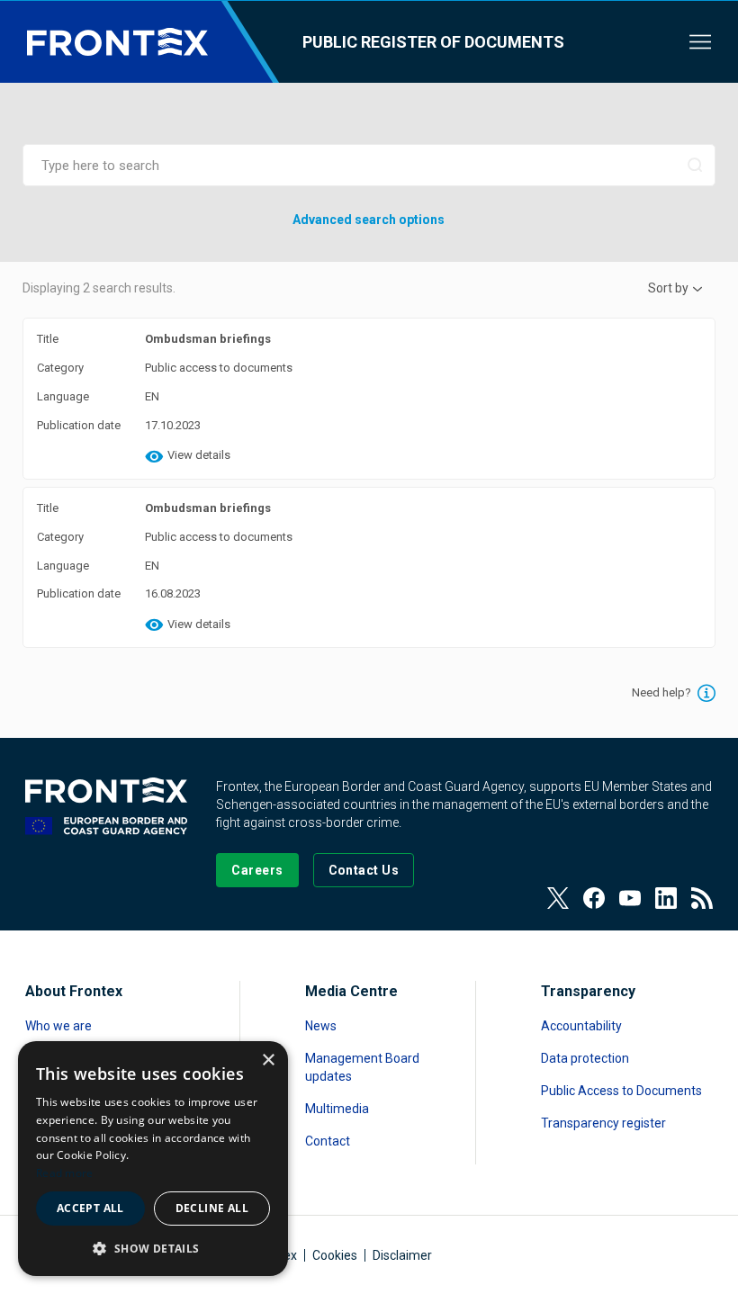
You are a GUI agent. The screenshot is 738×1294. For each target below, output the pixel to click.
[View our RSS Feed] (702, 898)
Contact (327, 1141)
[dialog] (153, 1158)
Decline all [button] (212, 1208)
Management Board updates (362, 1067)
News (321, 1026)
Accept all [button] (90, 1208)
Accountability (581, 1026)
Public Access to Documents (621, 1090)
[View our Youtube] (630, 898)
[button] (153, 1247)
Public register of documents (433, 41)
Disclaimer (402, 1255)
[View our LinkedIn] (666, 898)
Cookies (334, 1255)
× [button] (267, 1060)
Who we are (58, 1026)
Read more (65, 1173)
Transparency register (603, 1123)
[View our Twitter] (558, 898)
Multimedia (337, 1108)
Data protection (585, 1058)
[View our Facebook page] (594, 898)
